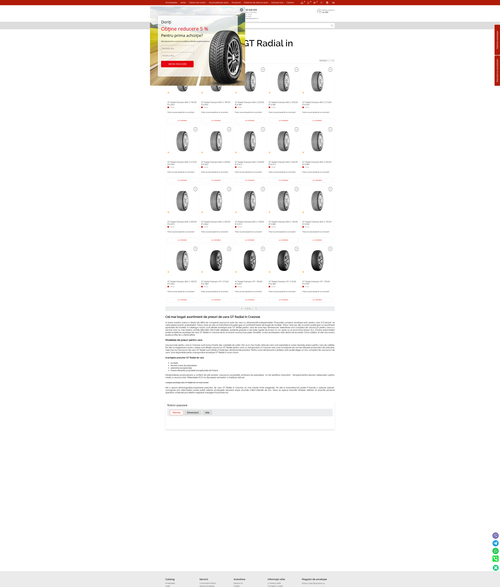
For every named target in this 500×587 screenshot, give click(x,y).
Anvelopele (171, 2)
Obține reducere (177, 64)
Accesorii (236, 2)
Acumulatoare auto (218, 2)
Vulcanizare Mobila (207, 583)
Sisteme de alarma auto (256, 2)
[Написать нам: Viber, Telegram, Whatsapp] (496, 568)
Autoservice (277, 2)
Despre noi (238, 583)
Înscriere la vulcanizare (497, 70)
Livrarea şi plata (274, 583)
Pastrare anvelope (497, 40)
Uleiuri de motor (197, 2)
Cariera (290, 2)
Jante (183, 2)
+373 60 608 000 (249, 14)
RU (333, 3)
